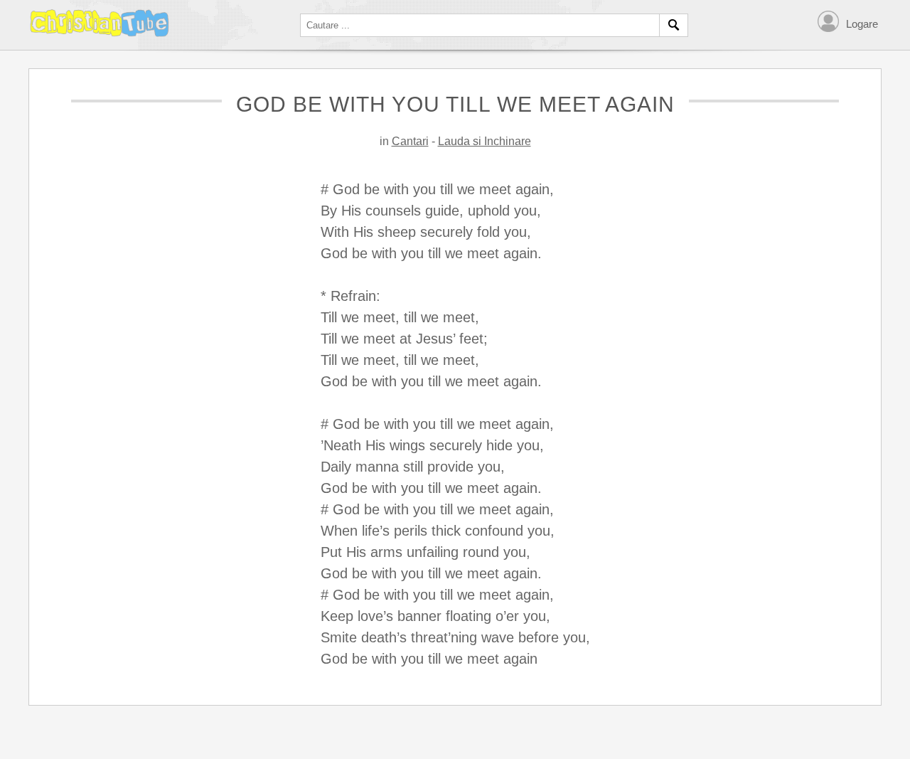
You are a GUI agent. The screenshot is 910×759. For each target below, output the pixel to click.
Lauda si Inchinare (484, 141)
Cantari (410, 141)
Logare (862, 24)
